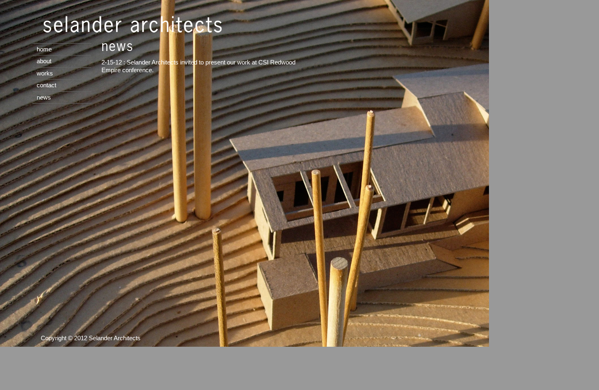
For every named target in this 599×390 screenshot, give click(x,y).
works (45, 73)
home (44, 49)
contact (46, 85)
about (44, 61)
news (44, 97)
